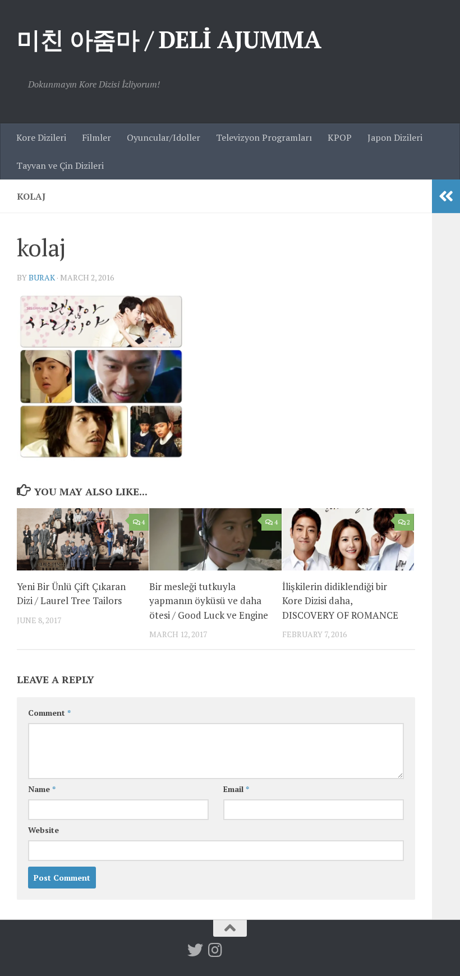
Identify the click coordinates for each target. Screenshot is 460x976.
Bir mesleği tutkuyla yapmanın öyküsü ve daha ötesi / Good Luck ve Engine (208, 600)
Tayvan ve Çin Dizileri (60, 165)
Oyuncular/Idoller (163, 137)
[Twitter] (195, 950)
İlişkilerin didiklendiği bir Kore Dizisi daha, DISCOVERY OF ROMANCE (340, 600)
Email (236, 789)
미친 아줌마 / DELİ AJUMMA (169, 39)
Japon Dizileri (394, 137)
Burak (42, 277)
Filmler (96, 137)
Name (42, 789)
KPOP (340, 137)
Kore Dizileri (41, 137)
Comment (49, 712)
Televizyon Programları (264, 137)
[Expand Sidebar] (446, 196)
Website (43, 830)
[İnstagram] (215, 950)
